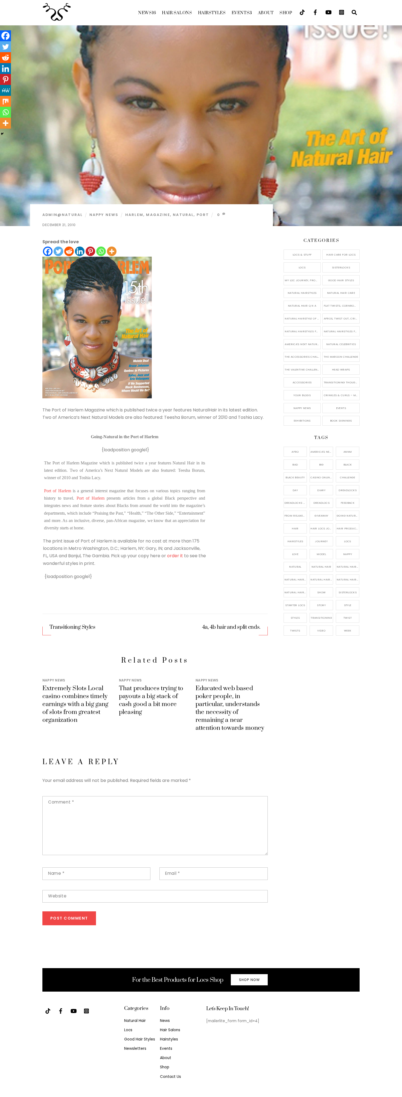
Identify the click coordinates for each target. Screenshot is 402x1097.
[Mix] (5, 101)
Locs (302, 267)
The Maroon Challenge (341, 356)
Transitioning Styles (72, 627)
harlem (134, 214)
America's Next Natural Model (303, 344)
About (266, 13)
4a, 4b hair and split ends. (231, 627)
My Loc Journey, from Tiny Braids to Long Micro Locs (303, 280)
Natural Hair (321, 566)
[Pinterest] (90, 251)
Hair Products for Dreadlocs (348, 528)
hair (295, 528)
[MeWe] (5, 90)
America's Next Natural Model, (321, 451)
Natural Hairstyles (302, 293)
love (295, 554)
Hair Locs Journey (321, 528)
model (321, 554)
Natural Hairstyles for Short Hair (303, 331)
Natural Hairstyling (295, 592)
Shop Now (249, 979)
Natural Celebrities (341, 344)
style (347, 605)
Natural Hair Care (341, 293)
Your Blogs (302, 395)
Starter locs (295, 605)
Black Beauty (295, 477)
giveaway (321, 515)
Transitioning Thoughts (342, 382)
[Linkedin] (80, 251)
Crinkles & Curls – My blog (342, 395)
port (203, 214)
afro (295, 451)
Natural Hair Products (295, 579)
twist (347, 617)
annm (347, 451)
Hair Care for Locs (341, 254)
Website (57, 896)
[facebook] (315, 12)
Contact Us (170, 1076)
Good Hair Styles (341, 280)
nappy (347, 554)
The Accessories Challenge (303, 356)
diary (321, 490)
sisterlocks (348, 592)
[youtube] (328, 12)
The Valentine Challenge (303, 369)
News (147, 13)
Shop (285, 13)
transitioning (321, 617)
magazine (158, 214)
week (347, 630)
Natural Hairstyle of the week (303, 318)
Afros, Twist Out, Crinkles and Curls (342, 318)
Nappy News (104, 214)
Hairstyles (212, 13)
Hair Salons (177, 13)
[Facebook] (48, 251)
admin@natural (62, 214)
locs (347, 541)
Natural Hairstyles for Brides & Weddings (342, 331)
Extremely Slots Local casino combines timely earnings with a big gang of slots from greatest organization (75, 704)
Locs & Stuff (302, 254)
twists (295, 630)
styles (295, 617)
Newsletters (135, 1048)
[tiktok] (302, 12)
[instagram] (341, 12)
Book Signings (341, 420)
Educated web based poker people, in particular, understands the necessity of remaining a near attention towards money (230, 708)
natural (183, 214)
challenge (347, 477)
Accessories (302, 382)
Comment (61, 802)
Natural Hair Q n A (302, 305)
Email (172, 873)
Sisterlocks (341, 267)
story (321, 605)
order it (175, 556)
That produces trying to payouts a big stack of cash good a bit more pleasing (151, 700)
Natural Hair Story (321, 579)
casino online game (321, 477)
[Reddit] (69, 251)
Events (242, 13)
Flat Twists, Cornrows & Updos (342, 305)
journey (321, 541)
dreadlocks (348, 490)
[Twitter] (58, 251)
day (295, 490)
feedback (347, 503)
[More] (111, 251)
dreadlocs (321, 503)
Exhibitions (302, 420)
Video (321, 630)
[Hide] (2, 134)
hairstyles (295, 541)
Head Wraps (341, 369)
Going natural (348, 515)
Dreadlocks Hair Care (295, 503)
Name (56, 873)
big (321, 464)
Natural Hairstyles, (348, 579)
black (347, 464)
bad (295, 464)
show (321, 592)
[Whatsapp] (101, 251)
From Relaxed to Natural (295, 515)
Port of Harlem (57, 490)
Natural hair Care (348, 566)
